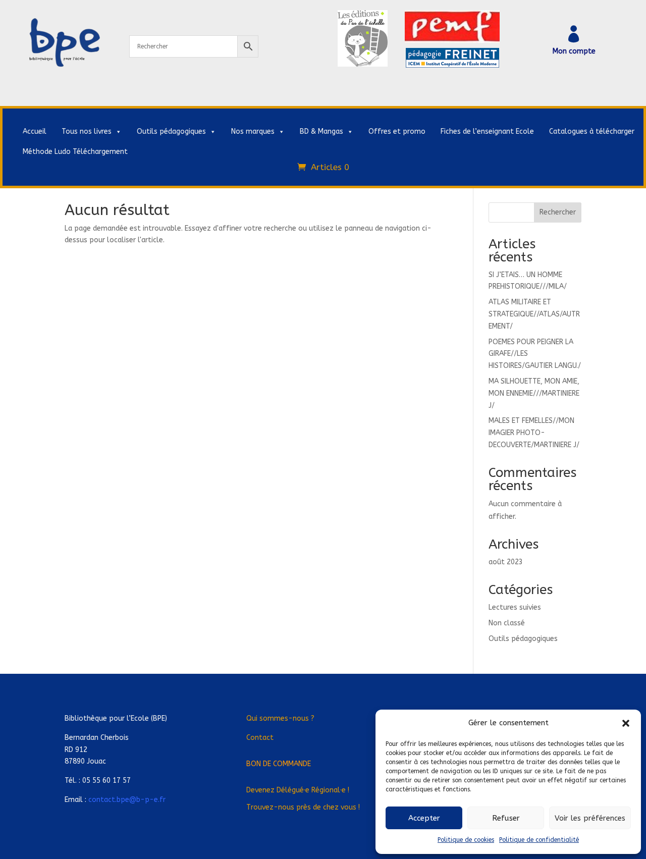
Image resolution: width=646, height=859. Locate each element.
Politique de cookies (466, 839)
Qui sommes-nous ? (280, 718)
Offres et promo (396, 131)
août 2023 (506, 562)
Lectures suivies (515, 607)
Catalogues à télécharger (591, 131)
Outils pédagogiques (171, 131)
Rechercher (558, 212)
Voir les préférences (590, 818)
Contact (260, 737)
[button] (626, 723)
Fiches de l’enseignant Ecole (487, 131)
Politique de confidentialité (539, 839)
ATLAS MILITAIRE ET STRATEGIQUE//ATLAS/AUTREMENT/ (534, 314)
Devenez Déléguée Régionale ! (297, 790)
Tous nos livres (87, 131)
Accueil (34, 131)
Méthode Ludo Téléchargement (75, 151)
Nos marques (253, 131)
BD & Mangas (321, 131)
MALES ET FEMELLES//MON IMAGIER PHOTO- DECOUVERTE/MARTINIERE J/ (534, 432)
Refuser (506, 818)
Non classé (507, 623)
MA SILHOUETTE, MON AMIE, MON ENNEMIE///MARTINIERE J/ (534, 393)
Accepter (424, 818)
